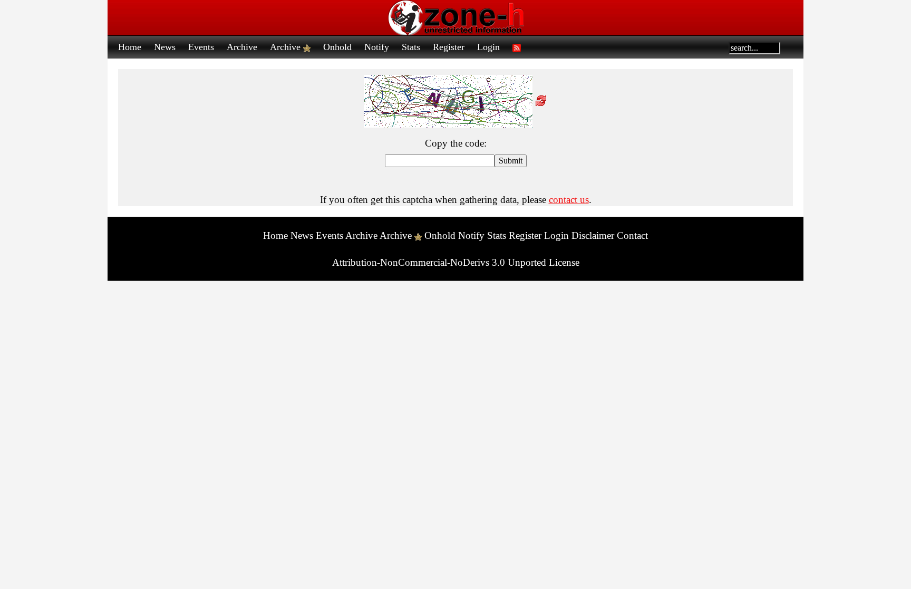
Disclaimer (592, 235)
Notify (376, 47)
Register (448, 47)
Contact (632, 235)
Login (488, 47)
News (165, 47)
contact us (569, 199)
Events (201, 47)
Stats (411, 47)
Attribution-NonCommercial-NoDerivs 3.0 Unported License (455, 262)
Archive (242, 47)
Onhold (337, 47)
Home (129, 47)
